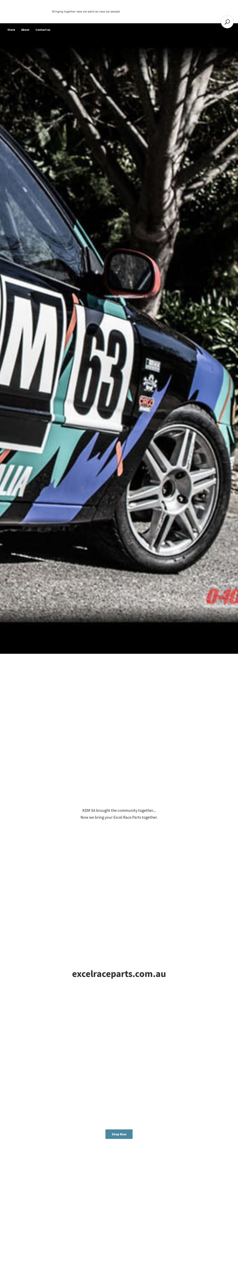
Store (11, 29)
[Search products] (227, 22)
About (25, 29)
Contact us (43, 29)
